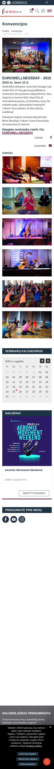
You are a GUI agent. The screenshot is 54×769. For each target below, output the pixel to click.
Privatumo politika (34, 746)
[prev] (42, 361)
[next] (48, 361)
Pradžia (5, 31)
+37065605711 (19, 2)
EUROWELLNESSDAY (17, 132)
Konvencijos (17, 31)
